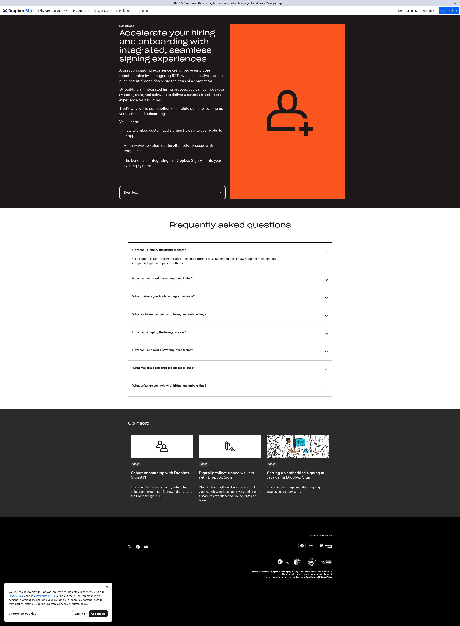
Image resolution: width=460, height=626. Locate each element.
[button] (53, 10)
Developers (123, 10)
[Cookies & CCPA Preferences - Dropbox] (58, 602)
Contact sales (407, 10)
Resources (126, 26)
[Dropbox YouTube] (146, 546)
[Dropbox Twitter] (130, 546)
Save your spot (275, 3)
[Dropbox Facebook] (138, 546)
